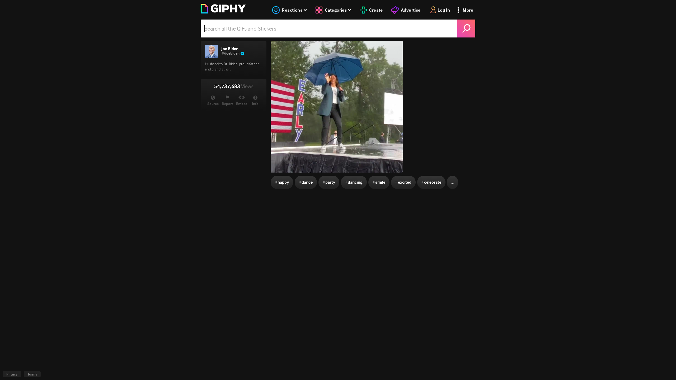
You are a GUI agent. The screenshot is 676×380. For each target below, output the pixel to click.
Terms (32, 374)
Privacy (11, 374)
